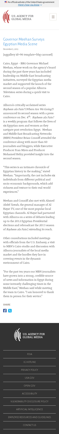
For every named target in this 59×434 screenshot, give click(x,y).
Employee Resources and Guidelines (29, 417)
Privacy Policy (29, 370)
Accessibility (29, 393)
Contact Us (29, 425)
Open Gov (29, 385)
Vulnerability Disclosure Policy (29, 401)
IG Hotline (29, 362)
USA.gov (29, 378)
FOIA (29, 354)
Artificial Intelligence (29, 409)
